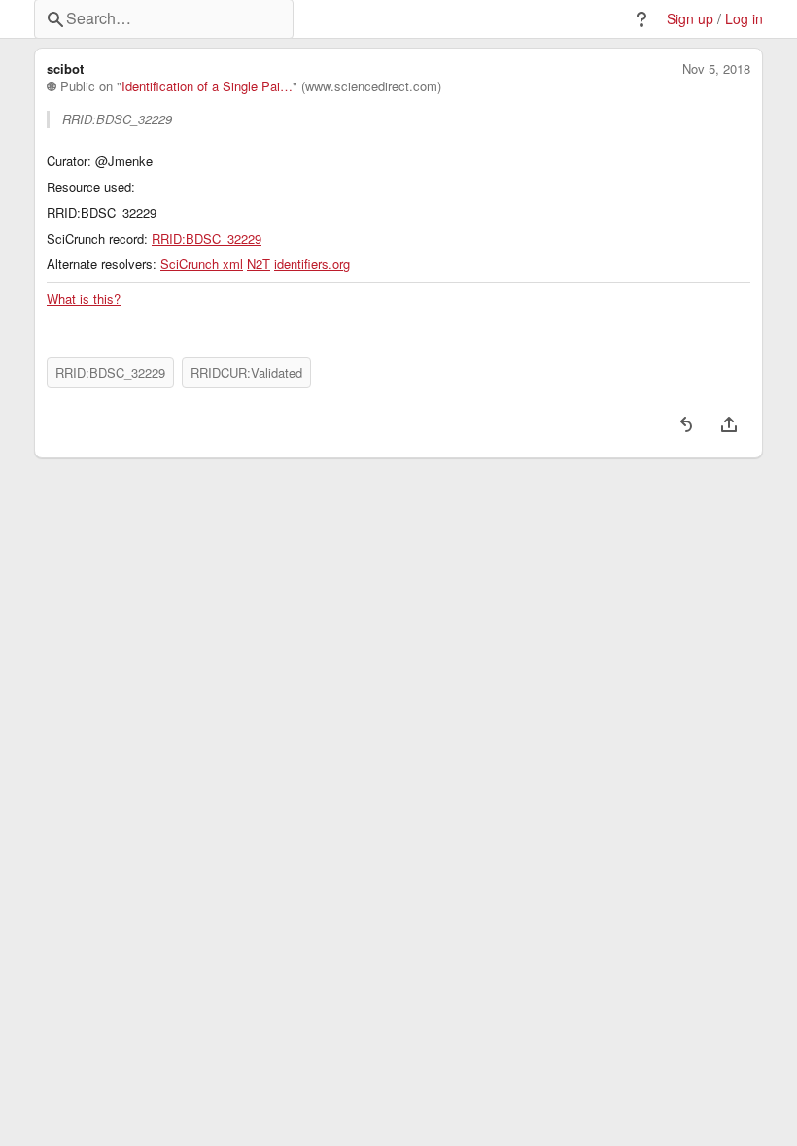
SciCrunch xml (201, 264)
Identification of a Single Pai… (207, 86)
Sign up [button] (690, 19)
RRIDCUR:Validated (246, 372)
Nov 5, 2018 (716, 69)
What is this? (84, 299)
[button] (641, 19)
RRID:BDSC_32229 (206, 239)
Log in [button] (744, 19)
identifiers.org (312, 264)
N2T (258, 264)
